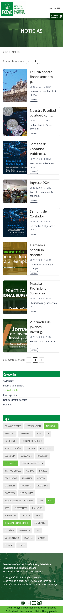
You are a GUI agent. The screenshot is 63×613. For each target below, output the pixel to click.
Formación (10, 515)
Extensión (51, 426)
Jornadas (9, 433)
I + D (41, 500)
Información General (14, 385)
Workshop (24, 530)
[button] (56, 16)
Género (41, 478)
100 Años (9, 530)
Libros (22, 545)
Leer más (34, 100)
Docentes (10, 493)
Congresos (25, 433)
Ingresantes (21, 508)
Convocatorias (13, 426)
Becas (38, 515)
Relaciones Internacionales (19, 500)
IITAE (7, 508)
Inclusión (37, 508)
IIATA (39, 433)
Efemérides (10, 485)
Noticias (16, 51)
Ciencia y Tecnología (32, 463)
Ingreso (43, 470)
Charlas (26, 515)
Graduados (11, 478)
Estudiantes (11, 441)
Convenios (26, 456)
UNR (38, 530)
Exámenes (27, 478)
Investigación (10, 395)
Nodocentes (26, 493)
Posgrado (42, 456)
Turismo (30, 448)
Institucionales (13, 470)
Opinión (42, 538)
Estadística (46, 448)
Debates (7, 404)
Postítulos (10, 463)
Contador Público (12, 390)
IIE (48, 433)
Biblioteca (42, 485)
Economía (10, 456)
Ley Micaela (40, 523)
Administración (13, 448)
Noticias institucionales (15, 399)
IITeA (50, 500)
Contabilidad (12, 538)
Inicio (5, 51)
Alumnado (8, 380)
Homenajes (26, 485)
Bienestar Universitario (17, 523)
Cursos (30, 470)
